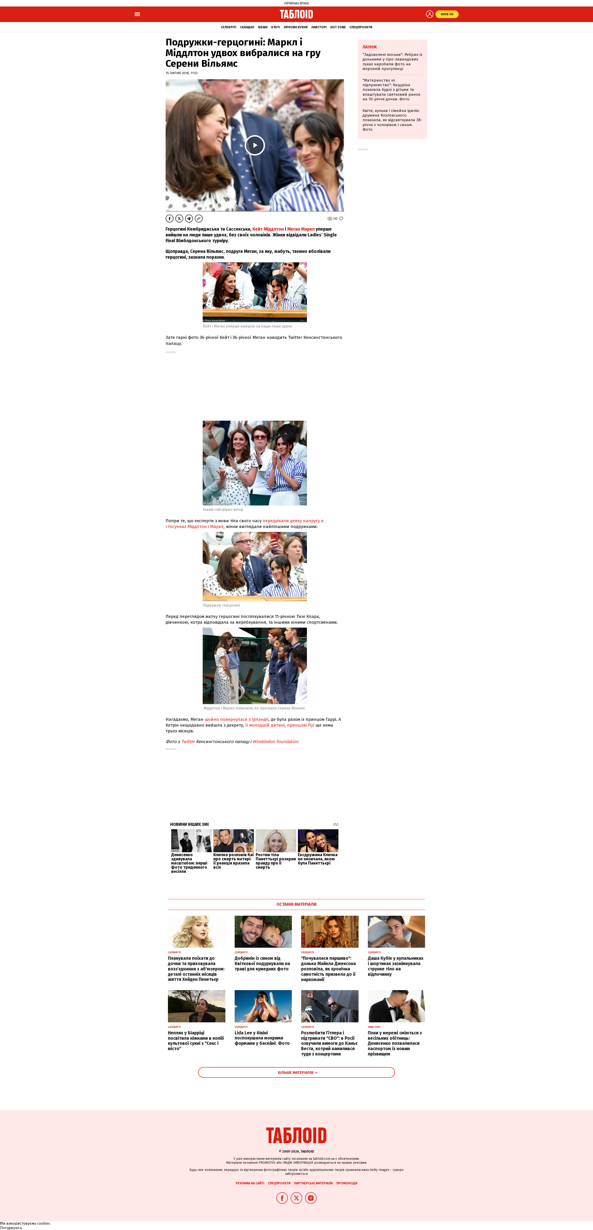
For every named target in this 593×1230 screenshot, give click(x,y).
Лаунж (370, 47)
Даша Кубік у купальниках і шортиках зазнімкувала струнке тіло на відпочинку (395, 966)
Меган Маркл (301, 229)
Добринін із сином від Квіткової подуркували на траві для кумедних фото (262, 964)
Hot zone (338, 27)
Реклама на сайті (250, 1183)
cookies (43, 1223)
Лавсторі (319, 27)
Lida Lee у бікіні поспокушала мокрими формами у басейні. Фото (262, 1038)
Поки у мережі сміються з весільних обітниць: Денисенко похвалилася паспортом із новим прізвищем (395, 1043)
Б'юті (275, 27)
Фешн (263, 27)
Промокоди (346, 1183)
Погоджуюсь (11, 1228)
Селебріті (228, 27)
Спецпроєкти (361, 27)
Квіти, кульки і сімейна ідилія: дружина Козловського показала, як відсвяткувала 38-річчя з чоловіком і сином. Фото (392, 120)
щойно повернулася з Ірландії (236, 719)
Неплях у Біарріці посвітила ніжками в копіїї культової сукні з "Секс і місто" (196, 1040)
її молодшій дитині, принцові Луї (279, 725)
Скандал (247, 27)
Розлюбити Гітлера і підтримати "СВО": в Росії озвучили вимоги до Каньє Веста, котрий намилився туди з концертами (329, 1043)
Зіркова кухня (296, 27)
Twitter (188, 741)
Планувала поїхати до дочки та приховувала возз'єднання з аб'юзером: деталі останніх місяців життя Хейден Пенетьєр (196, 969)
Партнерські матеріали (313, 1183)
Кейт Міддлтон (268, 229)
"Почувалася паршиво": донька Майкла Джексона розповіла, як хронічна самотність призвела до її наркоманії (328, 969)
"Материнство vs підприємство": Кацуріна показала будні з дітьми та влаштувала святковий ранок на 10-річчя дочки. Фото (391, 90)
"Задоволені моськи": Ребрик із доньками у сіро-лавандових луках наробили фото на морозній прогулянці (392, 61)
